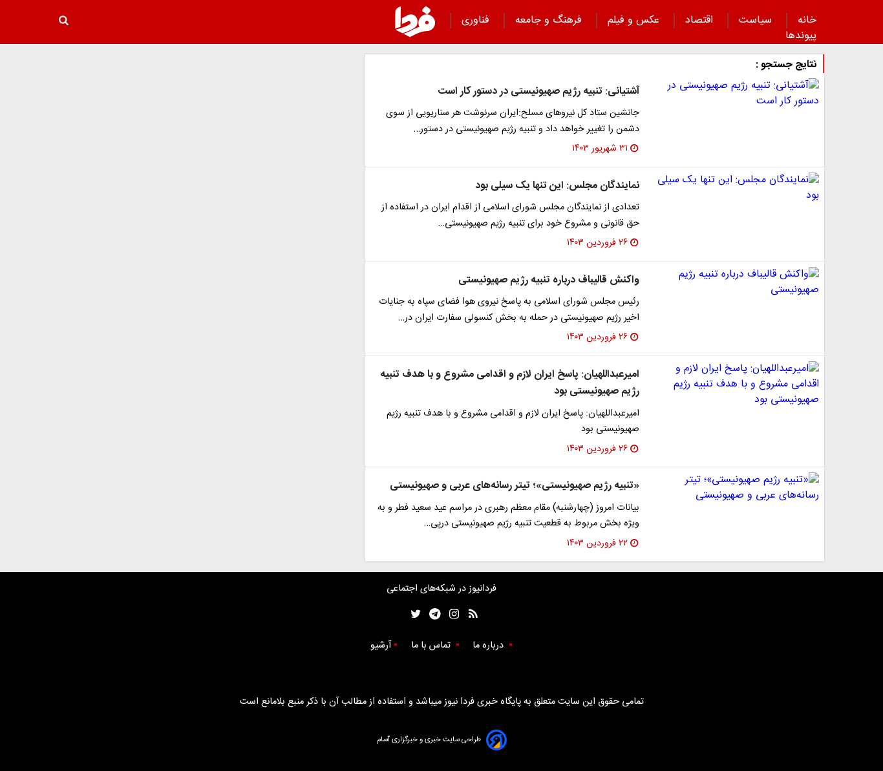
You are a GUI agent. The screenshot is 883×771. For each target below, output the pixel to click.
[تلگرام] (431, 614)
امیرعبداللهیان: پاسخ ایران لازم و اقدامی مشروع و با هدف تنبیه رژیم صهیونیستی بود (509, 383)
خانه (807, 20)
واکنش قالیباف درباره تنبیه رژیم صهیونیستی (548, 280)
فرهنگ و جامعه (550, 20)
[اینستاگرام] (451, 614)
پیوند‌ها (800, 36)
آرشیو (380, 645)
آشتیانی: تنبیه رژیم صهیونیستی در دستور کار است (538, 91)
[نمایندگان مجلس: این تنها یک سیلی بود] (734, 188)
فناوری (477, 20)
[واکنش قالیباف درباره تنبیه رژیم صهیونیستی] (734, 282)
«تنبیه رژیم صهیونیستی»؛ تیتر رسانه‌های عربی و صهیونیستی (514, 485)
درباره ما (489, 645)
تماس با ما (432, 645)
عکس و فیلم (635, 20)
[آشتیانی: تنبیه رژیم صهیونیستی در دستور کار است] (734, 93)
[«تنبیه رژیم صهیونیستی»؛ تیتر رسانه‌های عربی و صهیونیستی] (734, 487)
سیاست (757, 20)
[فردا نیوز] (415, 21)
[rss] (469, 614)
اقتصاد (700, 20)
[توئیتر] (413, 614)
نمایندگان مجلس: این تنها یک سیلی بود (557, 186)
